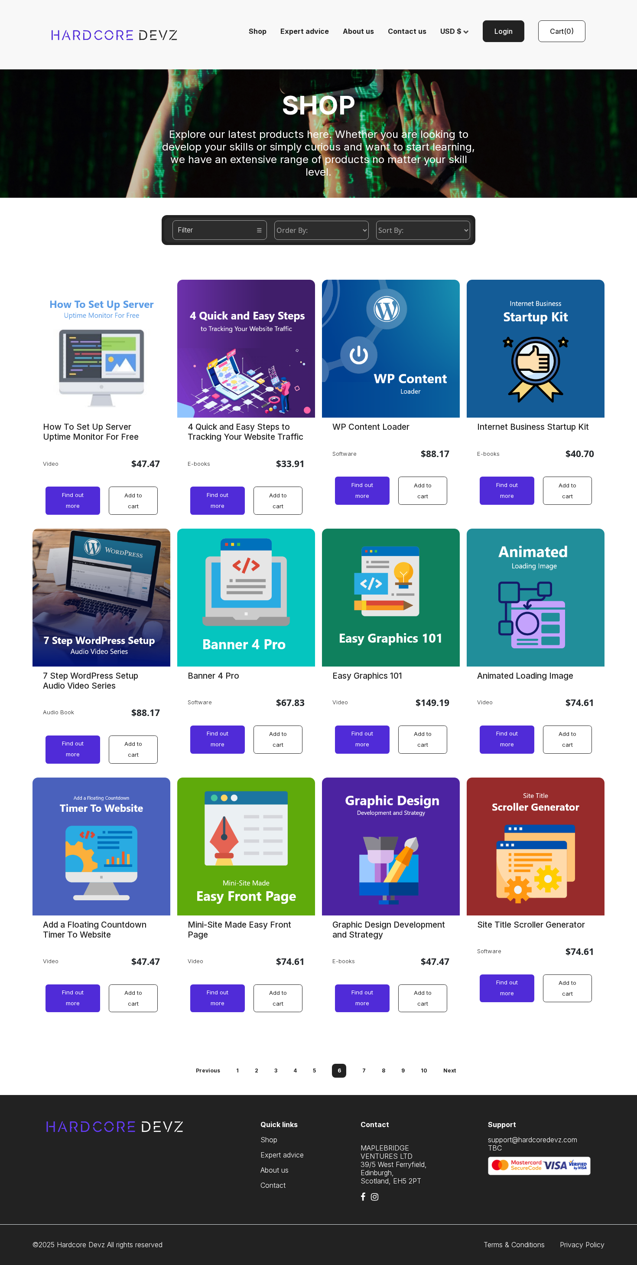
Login (503, 31)
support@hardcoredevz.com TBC (532, 1144)
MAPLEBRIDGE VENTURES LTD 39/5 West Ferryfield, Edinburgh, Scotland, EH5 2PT (394, 1164)
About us (358, 31)
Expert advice (304, 31)
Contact (273, 1185)
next (449, 1070)
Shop (257, 31)
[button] (561, 31)
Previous (208, 1070)
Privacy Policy (582, 1245)
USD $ (451, 31)
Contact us (407, 31)
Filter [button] (185, 230)
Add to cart (133, 501)
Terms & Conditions (514, 1245)
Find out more (73, 500)
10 (424, 1070)
